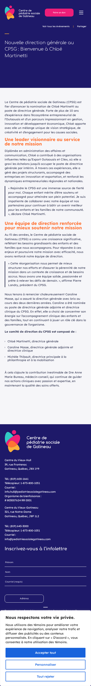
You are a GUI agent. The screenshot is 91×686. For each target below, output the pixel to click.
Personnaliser (45, 665)
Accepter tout (45, 653)
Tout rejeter (45, 676)
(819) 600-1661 (19, 479)
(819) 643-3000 (19, 526)
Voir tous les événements (56, 26)
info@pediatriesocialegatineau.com (28, 539)
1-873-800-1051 (30, 483)
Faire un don (59, 12)
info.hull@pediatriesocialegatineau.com (30, 491)
